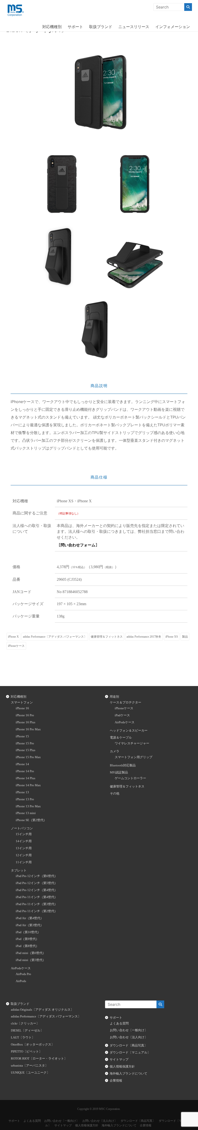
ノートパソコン (22, 828)
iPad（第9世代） (27, 939)
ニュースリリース (133, 26)
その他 (114, 793)
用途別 (114, 696)
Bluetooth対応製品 (123, 765)
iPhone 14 (22, 764)
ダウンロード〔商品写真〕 (128, 1045)
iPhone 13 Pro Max (28, 806)
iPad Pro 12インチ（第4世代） (36, 890)
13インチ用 (24, 848)
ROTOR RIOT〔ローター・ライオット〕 (39, 1058)
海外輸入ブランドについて (128, 1073)
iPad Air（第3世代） (29, 925)
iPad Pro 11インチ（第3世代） (36, 904)
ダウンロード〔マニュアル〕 (130, 1052)
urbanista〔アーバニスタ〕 (29, 1065)
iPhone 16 (22, 708)
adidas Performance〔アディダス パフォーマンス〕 (55, 636)
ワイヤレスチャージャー (132, 743)
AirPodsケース (21, 968)
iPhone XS (171, 636)
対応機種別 (52, 26)
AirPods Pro (23, 974)
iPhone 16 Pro (25, 715)
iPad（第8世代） (27, 946)
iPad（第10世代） (28, 932)
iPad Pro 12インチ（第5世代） (36, 883)
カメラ (114, 751)
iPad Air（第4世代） (29, 918)
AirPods (21, 981)
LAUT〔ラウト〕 (23, 1037)
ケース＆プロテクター (125, 702)
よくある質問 (119, 1023)
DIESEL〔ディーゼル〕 (27, 1030)
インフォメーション (172, 26)
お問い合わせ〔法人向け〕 (129, 1037)
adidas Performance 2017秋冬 (144, 636)
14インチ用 (24, 841)
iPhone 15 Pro (25, 743)
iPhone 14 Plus (25, 778)
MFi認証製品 (119, 772)
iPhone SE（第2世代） (31, 820)
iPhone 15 (22, 736)
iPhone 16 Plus (25, 722)
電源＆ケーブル (121, 737)
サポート (75, 26)
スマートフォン (22, 702)
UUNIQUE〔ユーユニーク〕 (30, 1072)
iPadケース (122, 715)
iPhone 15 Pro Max (28, 757)
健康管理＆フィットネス (107, 636)
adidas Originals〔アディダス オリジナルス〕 (42, 1009)
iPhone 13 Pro (25, 799)
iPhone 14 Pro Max (28, 785)
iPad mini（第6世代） (31, 953)
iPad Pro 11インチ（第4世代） (36, 897)
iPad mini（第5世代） (31, 960)
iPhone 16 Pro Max (28, 729)
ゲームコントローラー (130, 778)
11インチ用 (24, 862)
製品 (185, 636)
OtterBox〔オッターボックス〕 (32, 1044)
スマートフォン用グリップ (133, 757)
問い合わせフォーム (78, 545)
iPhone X (13, 636)
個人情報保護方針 (122, 1066)
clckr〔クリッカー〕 (25, 1023)
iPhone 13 (22, 792)
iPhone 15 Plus (25, 750)
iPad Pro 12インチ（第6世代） (36, 876)
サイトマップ (119, 1059)
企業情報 (116, 1080)
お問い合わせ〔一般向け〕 (129, 1030)
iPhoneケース (16, 646)
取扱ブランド (100, 26)
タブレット (19, 870)
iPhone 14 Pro (25, 771)
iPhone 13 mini (26, 813)
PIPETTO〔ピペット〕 (26, 1051)
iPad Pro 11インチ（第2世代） (36, 911)
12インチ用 (24, 855)
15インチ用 (24, 834)
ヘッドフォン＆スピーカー (129, 730)
